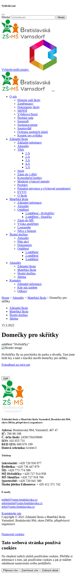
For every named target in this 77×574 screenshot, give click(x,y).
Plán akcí (23, 241)
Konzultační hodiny (29, 178)
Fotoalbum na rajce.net (16, 364)
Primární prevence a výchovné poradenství (43, 188)
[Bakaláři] (43, 70)
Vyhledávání (9, 70)
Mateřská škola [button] (18, 199)
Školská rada (25, 117)
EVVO (21, 192)
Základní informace (29, 142)
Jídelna (21, 277)
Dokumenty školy (28, 107)
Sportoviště (24, 128)
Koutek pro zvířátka (29, 135)
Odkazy (22, 291)
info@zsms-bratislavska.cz (18, 506)
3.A (27, 160)
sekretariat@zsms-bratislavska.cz (22, 503)
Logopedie (24, 227)
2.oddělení (31, 255)
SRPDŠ (22, 110)
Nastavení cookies (13, 534)
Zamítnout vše (30, 570)
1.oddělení (31, 252)
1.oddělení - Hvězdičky (39, 213)
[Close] (3, 14)
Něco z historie (26, 231)
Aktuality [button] (15, 262)
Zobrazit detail (50, 570)
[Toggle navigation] (53, 91)
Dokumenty (24, 245)
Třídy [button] (20, 149)
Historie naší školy (28, 100)
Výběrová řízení (27, 114)
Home (5, 297)
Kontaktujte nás (11, 513)
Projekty (22, 185)
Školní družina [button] (18, 234)
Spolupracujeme (27, 125)
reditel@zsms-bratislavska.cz (20, 499)
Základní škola (26, 266)
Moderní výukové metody (33, 181)
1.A (27, 153)
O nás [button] (13, 96)
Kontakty (23, 70)
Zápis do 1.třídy (27, 174)
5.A (27, 167)
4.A (27, 163)
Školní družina (26, 273)
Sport (20, 170)
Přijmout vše (10, 570)
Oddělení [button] (23, 209)
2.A (27, 156)
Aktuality (23, 146)
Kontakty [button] (15, 280)
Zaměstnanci (25, 103)
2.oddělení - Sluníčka (38, 216)
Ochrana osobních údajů (32, 132)
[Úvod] (26, 90)
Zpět (5, 378)
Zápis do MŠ (25, 220)
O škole (22, 195)
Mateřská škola (26, 269)
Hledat (6, 17)
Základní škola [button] (18, 139)
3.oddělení (31, 259)
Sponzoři (23, 121)
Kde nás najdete (27, 287)
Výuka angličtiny (28, 224)
